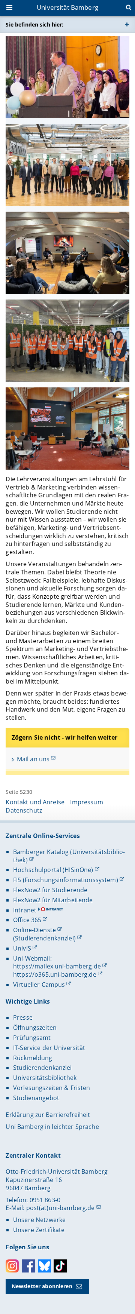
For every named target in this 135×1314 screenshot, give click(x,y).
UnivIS (22, 948)
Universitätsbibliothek (44, 1078)
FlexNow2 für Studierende (50, 890)
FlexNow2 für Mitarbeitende (53, 900)
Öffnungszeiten (35, 1027)
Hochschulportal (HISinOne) (53, 870)
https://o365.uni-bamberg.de (54, 974)
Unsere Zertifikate (39, 1230)
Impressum (86, 802)
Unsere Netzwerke (39, 1220)
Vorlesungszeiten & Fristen (51, 1088)
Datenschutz (24, 810)
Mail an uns (33, 759)
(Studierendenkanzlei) (44, 938)
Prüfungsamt (32, 1038)
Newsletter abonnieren (42, 1286)
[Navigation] (10, 8)
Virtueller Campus (39, 984)
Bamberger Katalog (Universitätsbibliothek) (69, 856)
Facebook (28, 1265)
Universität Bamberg (67, 7)
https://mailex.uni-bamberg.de (57, 966)
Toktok (60, 1265)
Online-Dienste (34, 930)
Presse (23, 1017)
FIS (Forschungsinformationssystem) (65, 880)
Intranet (24, 910)
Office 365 (27, 920)
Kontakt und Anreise (35, 802)
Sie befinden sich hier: (34, 24)
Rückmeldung (32, 1058)
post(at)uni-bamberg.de (60, 1208)
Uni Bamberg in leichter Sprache (52, 1127)
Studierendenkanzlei (42, 1067)
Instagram (12, 1265)
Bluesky (44, 1265)
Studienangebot (36, 1098)
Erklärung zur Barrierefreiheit (48, 1115)
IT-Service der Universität (49, 1048)
